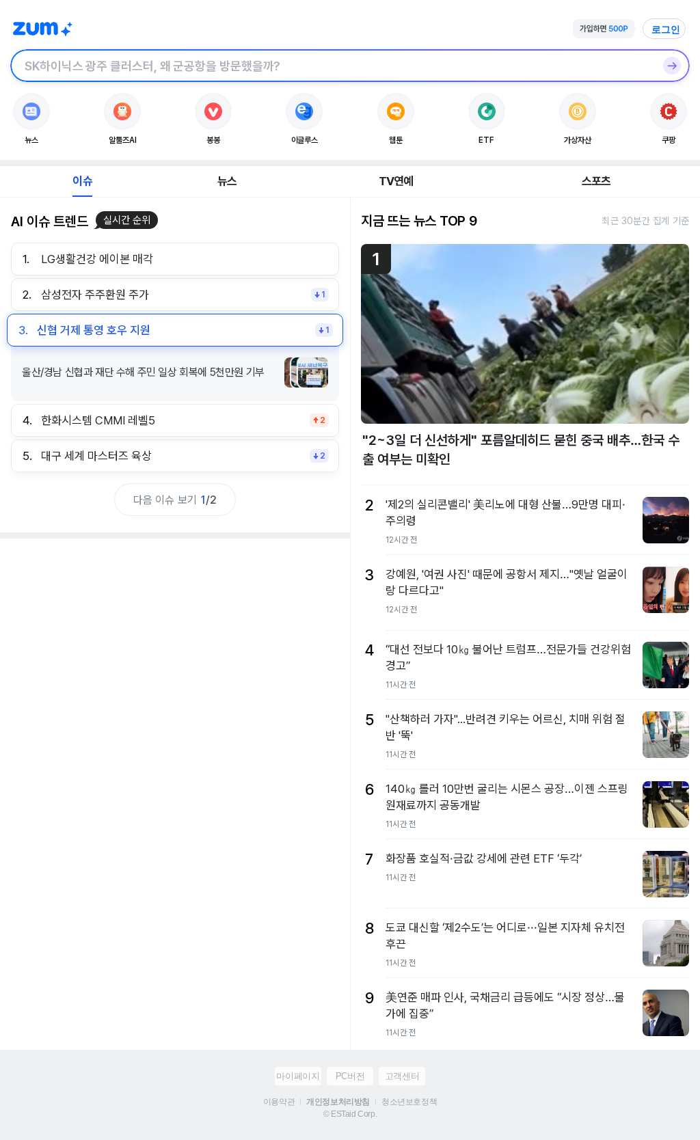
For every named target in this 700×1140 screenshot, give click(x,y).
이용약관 (279, 1102)
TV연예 (396, 181)
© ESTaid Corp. (350, 1114)
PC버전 (350, 1076)
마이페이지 (297, 1076)
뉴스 (227, 181)
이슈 (82, 181)
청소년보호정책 (409, 1102)
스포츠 (596, 181)
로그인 (665, 29)
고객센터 (402, 1076)
